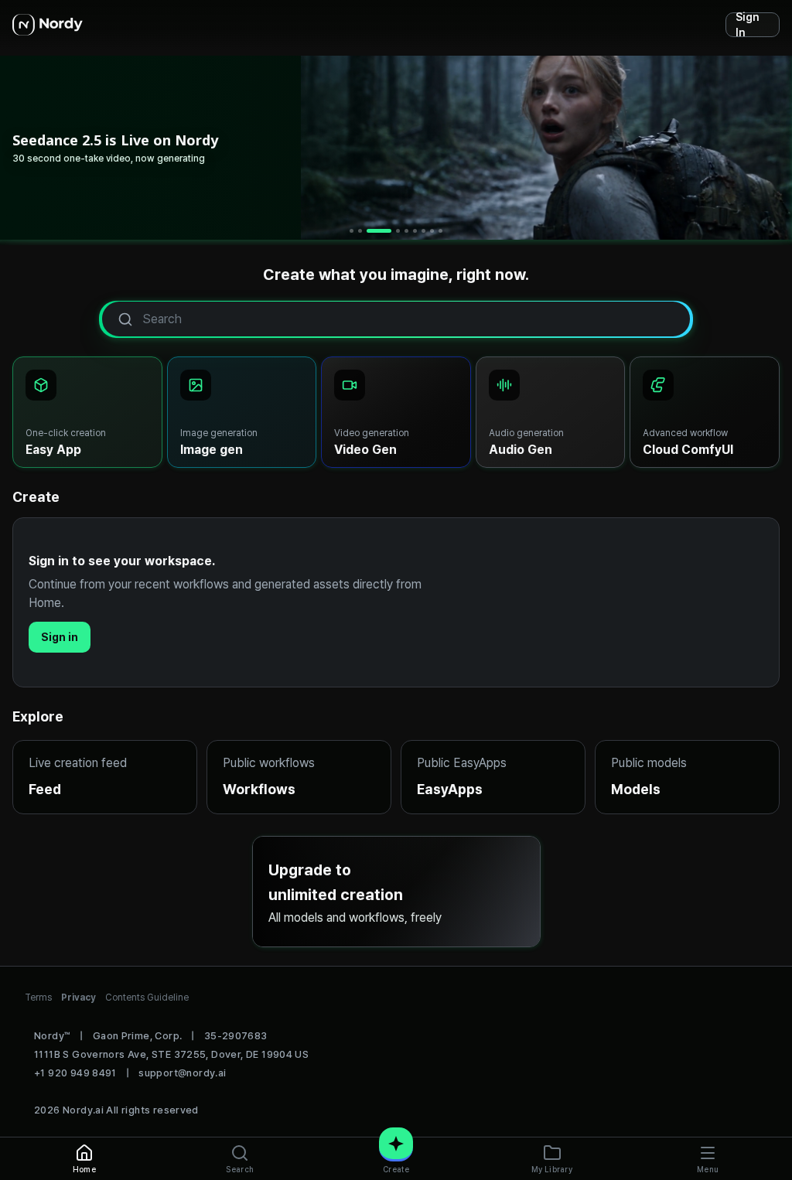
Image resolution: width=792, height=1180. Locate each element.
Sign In (748, 24)
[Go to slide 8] (432, 231)
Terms (38, 997)
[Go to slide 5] (406, 231)
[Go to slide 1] (351, 231)
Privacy (78, 997)
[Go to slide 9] (440, 231)
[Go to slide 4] (398, 231)
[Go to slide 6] (415, 231)
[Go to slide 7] (423, 231)
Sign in (59, 637)
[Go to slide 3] (379, 231)
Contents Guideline (147, 997)
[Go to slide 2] (360, 231)
